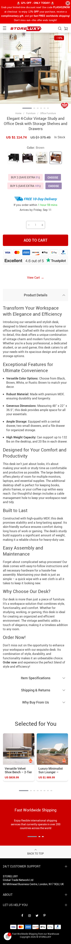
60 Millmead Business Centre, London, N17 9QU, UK (33, 884)
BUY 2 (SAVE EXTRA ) (25, 177)
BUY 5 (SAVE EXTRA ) (25, 186)
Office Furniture (48, 113)
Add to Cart (36, 240)
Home (18, 113)
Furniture (30, 113)
